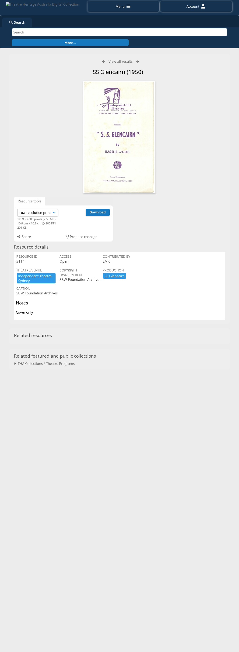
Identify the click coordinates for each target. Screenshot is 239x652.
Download (98, 212)
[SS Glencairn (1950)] (119, 137)
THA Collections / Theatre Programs (45, 363)
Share (26, 236)
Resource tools (29, 201)
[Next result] (137, 61)
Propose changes (83, 236)
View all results (121, 61)
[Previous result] (103, 61)
